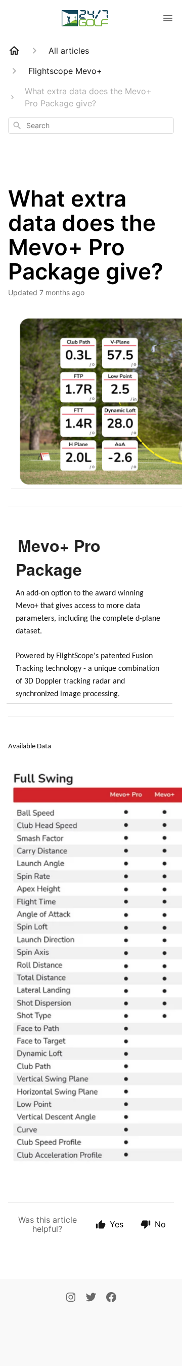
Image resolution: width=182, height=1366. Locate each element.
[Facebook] (111, 1298)
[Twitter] (91, 1298)
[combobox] (91, 125)
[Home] (14, 51)
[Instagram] (71, 1298)
